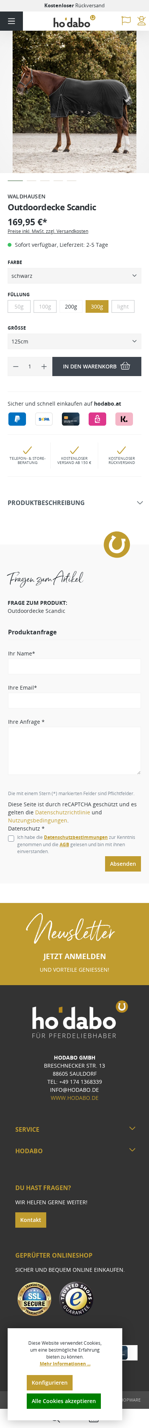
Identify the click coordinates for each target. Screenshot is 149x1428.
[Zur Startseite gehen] (74, 21)
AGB (64, 844)
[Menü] (11, 21)
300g (97, 306)
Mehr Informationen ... (65, 1363)
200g (71, 306)
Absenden (123, 863)
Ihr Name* (21, 653)
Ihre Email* (22, 687)
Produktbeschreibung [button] (46, 503)
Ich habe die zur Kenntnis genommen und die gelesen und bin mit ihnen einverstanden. (76, 844)
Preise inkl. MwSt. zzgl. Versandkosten (48, 231)
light (123, 306)
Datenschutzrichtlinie (62, 812)
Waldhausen (26, 196)
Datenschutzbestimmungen (76, 837)
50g (19, 306)
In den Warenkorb (90, 366)
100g (45, 306)
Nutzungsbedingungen (37, 820)
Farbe (15, 262)
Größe (17, 328)
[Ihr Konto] (142, 21)
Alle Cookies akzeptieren (64, 1401)
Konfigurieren (50, 1382)
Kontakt (30, 1219)
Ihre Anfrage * (26, 721)
